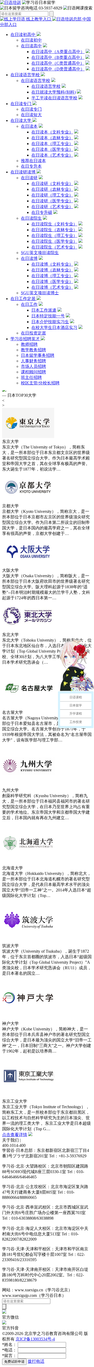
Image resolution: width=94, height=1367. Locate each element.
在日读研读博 (23, 172)
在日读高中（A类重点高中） (58, 51)
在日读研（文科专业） (52, 183)
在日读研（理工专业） (52, 195)
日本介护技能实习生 (50, 321)
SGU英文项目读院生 (40, 252)
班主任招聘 (31, 377)
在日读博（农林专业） (52, 270)
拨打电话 (36, 1361)
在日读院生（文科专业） (54, 224)
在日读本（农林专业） (52, 138)
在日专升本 (31, 166)
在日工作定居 (23, 298)
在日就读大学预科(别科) (53, 92)
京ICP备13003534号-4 (35, 1339)
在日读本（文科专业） (52, 132)
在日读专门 (21, 103)
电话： (9, 1350)
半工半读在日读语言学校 (54, 98)
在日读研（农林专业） (52, 189)
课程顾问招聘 (33, 372)
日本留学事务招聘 (37, 355)
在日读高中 (31, 46)
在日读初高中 (23, 34)
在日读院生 (31, 218)
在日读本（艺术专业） (52, 155)
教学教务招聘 (33, 350)
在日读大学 (21, 120)
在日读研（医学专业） (52, 201)
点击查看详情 (14, 1134)
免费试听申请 (14, 1362)
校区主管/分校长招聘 (40, 383)
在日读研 (29, 178)
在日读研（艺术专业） (52, 206)
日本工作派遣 (43, 310)
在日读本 (29, 126)
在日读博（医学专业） (52, 281)
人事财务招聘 (33, 361)
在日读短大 (31, 114)
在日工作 (29, 304)
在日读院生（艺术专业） (54, 247)
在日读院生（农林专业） (54, 230)
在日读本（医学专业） (52, 149)
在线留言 (30, 1140)
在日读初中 (31, 40)
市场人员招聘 (33, 366)
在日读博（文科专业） (52, 264)
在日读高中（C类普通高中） (57, 63)
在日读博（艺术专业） (52, 287)
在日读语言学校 (25, 75)
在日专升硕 (41, 212)
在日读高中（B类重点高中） (57, 57)
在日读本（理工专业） (52, 143)
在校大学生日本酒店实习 (54, 327)
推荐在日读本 (33, 160)
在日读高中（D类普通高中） (58, 69)
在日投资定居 (33, 333)
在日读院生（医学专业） (54, 241)
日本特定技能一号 (48, 316)
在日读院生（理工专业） (54, 235)
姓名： (9, 1344)
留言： (9, 1355)
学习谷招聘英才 (25, 339)
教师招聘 (29, 344)
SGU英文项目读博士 (40, 293)
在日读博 (29, 258)
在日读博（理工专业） (52, 276)
